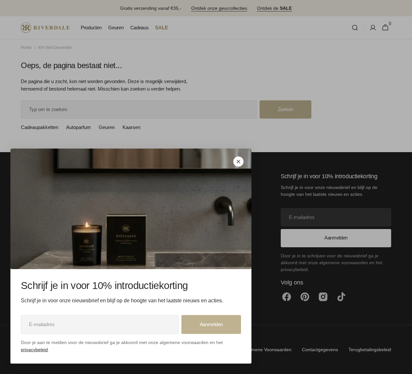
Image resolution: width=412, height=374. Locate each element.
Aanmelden (211, 324)
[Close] (238, 161)
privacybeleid (34, 349)
